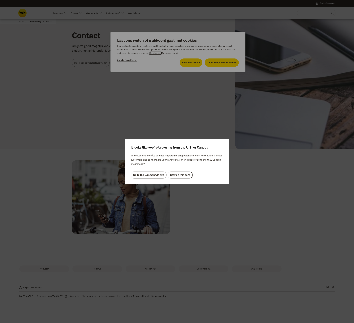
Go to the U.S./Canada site (148, 175)
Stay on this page (180, 175)
